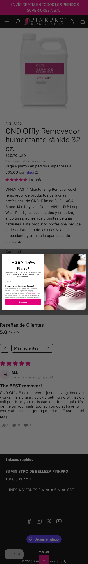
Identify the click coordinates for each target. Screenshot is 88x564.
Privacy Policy (31, 293)
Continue (23, 302)
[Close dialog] (83, 256)
